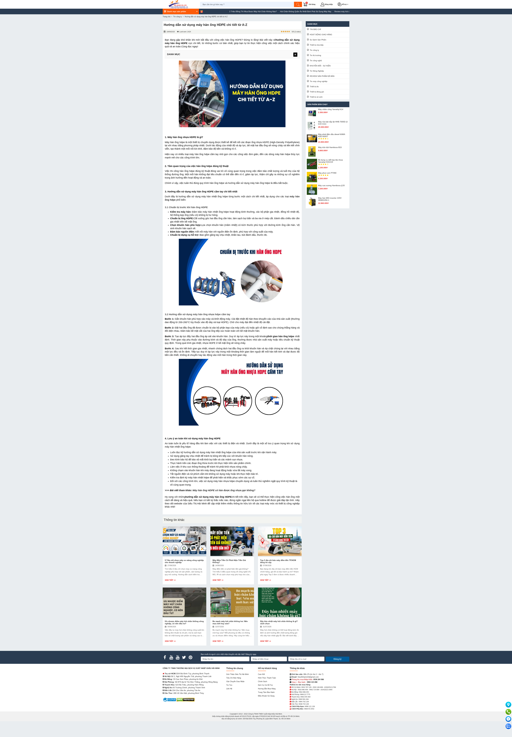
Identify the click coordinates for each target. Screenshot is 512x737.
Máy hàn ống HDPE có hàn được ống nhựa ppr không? (224, 490)
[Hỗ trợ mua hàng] (508, 712)
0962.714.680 (314, 690)
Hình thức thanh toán (267, 678)
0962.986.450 (304, 692)
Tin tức (229, 685)
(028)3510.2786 (330, 687)
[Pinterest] (190, 657)
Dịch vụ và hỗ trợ (265, 685)
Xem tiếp (169, 580)
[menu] (295, 55)
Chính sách (262, 681)
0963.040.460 (305, 697)
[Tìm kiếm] (298, 4)
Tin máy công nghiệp (318, 81)
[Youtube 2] (177, 657)
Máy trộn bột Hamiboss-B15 (330, 147)
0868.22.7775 (305, 694)
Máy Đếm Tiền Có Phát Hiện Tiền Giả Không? (229, 561)
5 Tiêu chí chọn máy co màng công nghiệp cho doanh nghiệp (184, 561)
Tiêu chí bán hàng (233, 678)
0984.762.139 (304, 702)
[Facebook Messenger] (508, 719)
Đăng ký (337, 659)
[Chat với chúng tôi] (508, 726)
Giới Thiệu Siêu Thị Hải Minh (237, 674)
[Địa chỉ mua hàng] (508, 704)
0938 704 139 (304, 704)
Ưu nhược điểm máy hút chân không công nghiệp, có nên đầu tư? (184, 622)
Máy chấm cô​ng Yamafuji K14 (330, 109)
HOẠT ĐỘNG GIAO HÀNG (321, 34)
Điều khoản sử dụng (266, 696)
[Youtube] (171, 657)
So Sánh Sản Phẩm (318, 40)
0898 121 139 (310, 706)
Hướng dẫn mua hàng (266, 689)
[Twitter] (184, 657)
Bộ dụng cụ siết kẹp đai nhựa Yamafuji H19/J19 (330, 161)
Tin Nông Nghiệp (317, 71)
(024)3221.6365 (326, 690)
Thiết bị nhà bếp (316, 45)
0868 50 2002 (309, 709)
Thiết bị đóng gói (317, 92)
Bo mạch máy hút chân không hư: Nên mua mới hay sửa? (230, 622)
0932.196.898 (318, 687)
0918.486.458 (303, 690)
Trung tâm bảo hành (266, 692)
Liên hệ (229, 689)
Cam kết (261, 674)
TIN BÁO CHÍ (315, 29)
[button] (343, 4)
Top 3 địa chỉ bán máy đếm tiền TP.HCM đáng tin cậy (278, 561)
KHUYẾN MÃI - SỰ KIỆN (320, 66)
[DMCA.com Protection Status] (186, 700)
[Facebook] (165, 657)
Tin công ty (314, 50)
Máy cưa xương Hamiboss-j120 (331, 185)
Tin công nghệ (316, 60)
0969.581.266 (304, 699)
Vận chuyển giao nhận (235, 681)
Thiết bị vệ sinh (316, 97)
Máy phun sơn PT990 (327, 173)
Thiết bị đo (314, 86)
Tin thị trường (315, 55)
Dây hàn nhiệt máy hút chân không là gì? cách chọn (279, 622)
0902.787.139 (306, 687)
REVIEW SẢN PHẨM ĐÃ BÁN (322, 76)
